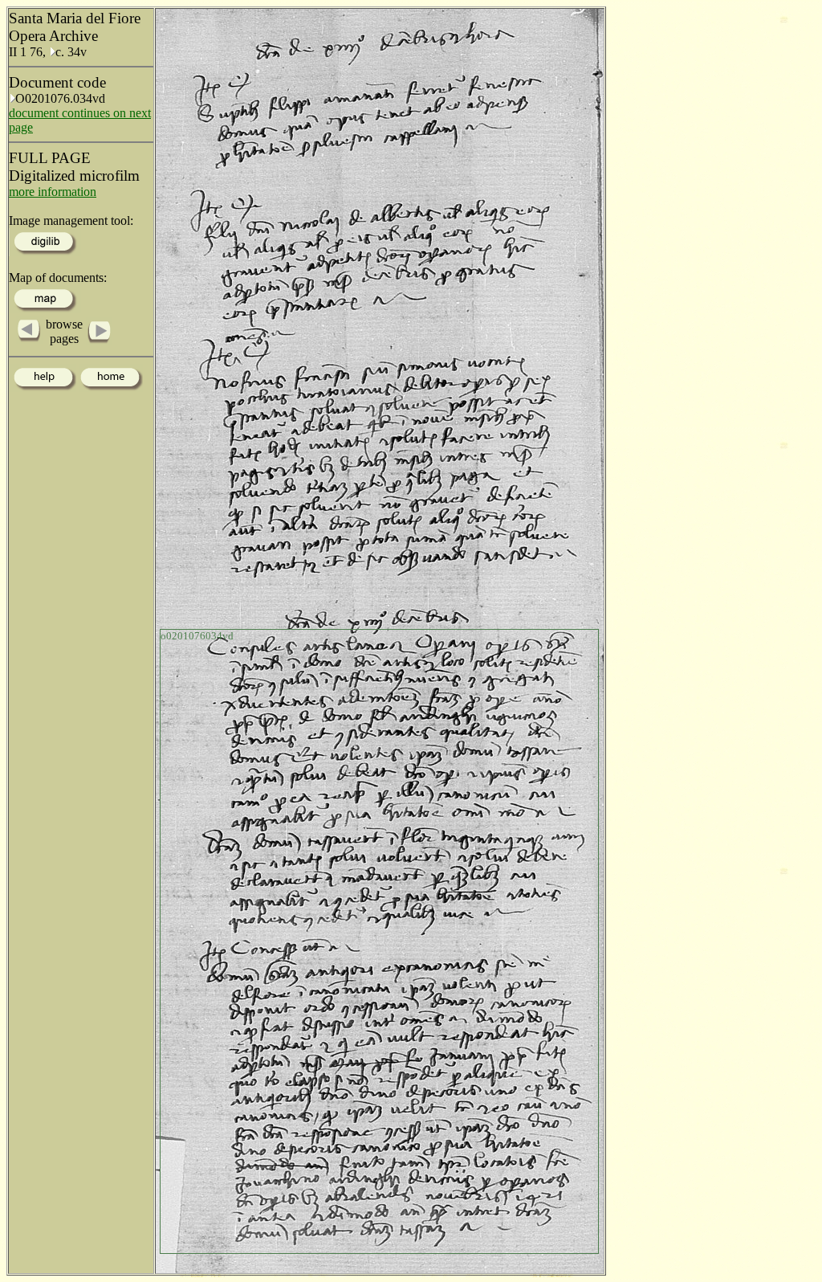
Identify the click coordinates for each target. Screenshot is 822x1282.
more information (52, 191)
